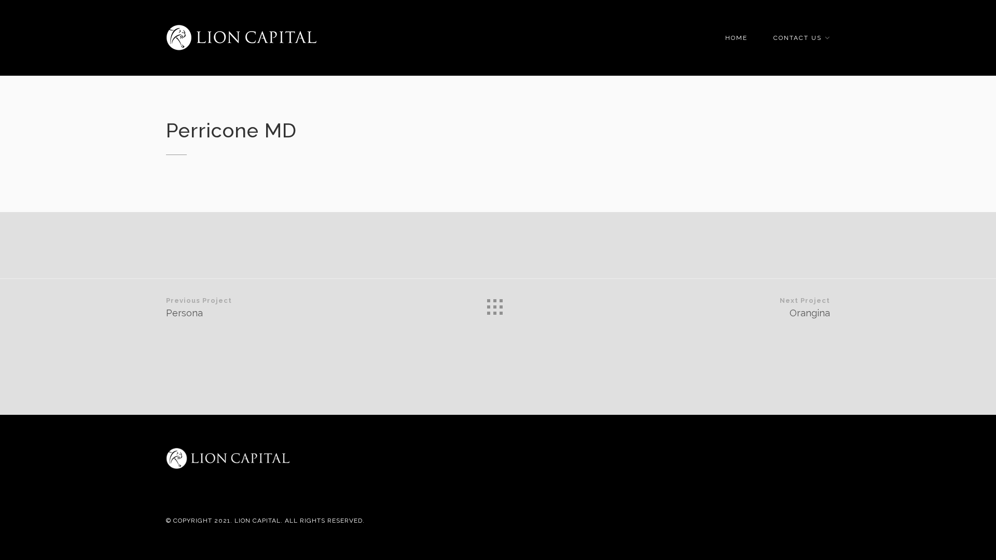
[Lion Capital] (241, 38)
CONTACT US (797, 37)
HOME (736, 37)
